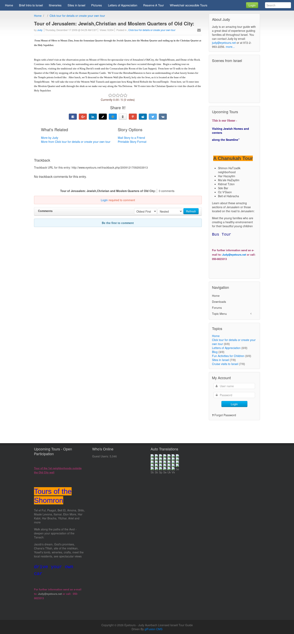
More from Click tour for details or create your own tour (75, 142)
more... (230, 47)
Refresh (191, 211)
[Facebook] (73, 117)
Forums (217, 308)
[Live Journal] (103, 117)
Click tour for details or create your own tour (77, 16)
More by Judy (49, 138)
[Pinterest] (133, 117)
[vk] (163, 117)
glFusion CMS (153, 629)
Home (38, 16)
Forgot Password (225, 415)
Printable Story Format (132, 142)
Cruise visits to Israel (225, 364)
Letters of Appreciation (226, 348)
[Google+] (83, 117)
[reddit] (143, 117)
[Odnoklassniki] (123, 117)
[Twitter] (153, 117)
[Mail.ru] (113, 117)
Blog (215, 352)
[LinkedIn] (93, 117)
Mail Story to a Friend (131, 138)
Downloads (219, 302)
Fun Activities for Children (228, 356)
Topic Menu (219, 314)
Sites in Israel (220, 360)
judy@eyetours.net (224, 43)
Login (252, 5)
